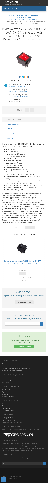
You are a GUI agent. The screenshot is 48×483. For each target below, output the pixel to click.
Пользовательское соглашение (12, 370)
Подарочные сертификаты (10, 392)
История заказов (7, 406)
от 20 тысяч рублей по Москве (18, 96)
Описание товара (14, 119)
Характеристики (13, 124)
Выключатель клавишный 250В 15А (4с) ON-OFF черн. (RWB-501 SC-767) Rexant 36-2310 (24, 262)
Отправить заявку (25, 302)
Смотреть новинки (25, 347)
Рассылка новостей (8, 410)
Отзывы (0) (11, 129)
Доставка (10, 133)
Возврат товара (7, 380)
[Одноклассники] (25, 77)
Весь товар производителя (17, 86)
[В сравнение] (32, 110)
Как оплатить (22, 91)
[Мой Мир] (28, 77)
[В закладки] (27, 110)
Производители (7, 390)
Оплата (10, 138)
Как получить (13, 91)
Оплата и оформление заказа (11, 366)
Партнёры (5, 394)
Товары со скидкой (8, 396)
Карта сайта (6, 382)
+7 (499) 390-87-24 (8, 418)
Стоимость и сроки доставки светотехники (16, 368)
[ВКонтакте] (20, 77)
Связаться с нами (7, 378)
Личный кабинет (7, 404)
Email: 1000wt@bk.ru (8, 420)
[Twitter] (23, 77)
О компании (6, 364)
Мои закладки (6, 408)
